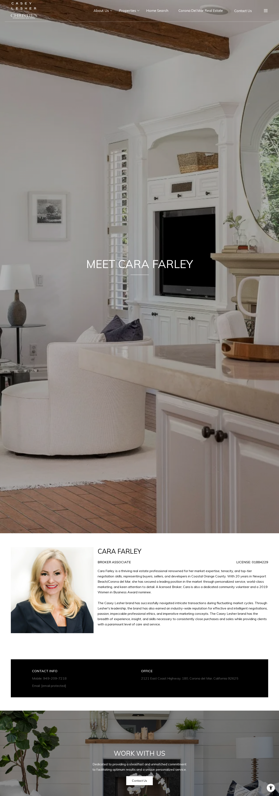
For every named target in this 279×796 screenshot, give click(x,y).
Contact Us (243, 11)
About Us (101, 10)
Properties (127, 10)
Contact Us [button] (139, 781)
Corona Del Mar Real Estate (201, 10)
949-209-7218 (55, 678)
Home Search (157, 10)
